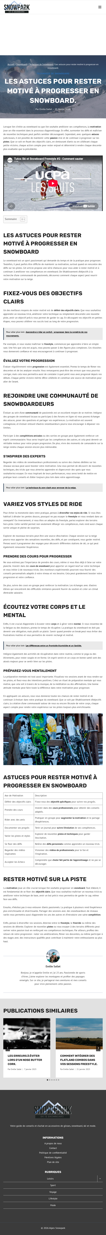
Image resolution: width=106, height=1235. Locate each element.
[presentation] (26, 1033)
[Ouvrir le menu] (100, 7)
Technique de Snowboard (53, 73)
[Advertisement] (53, 34)
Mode (53, 1205)
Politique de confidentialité (53, 1152)
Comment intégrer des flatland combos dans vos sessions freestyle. (79, 1060)
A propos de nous (53, 1143)
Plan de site (53, 1162)
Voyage (53, 1191)
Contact (53, 1148)
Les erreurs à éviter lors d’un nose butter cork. (25, 1060)
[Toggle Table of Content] (21, 219)
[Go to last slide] (8, 1048)
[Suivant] (98, 1048)
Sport (53, 1185)
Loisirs (50, 1178)
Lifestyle (53, 1198)
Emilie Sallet (45, 109)
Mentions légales (53, 1157)
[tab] (47, 1080)
